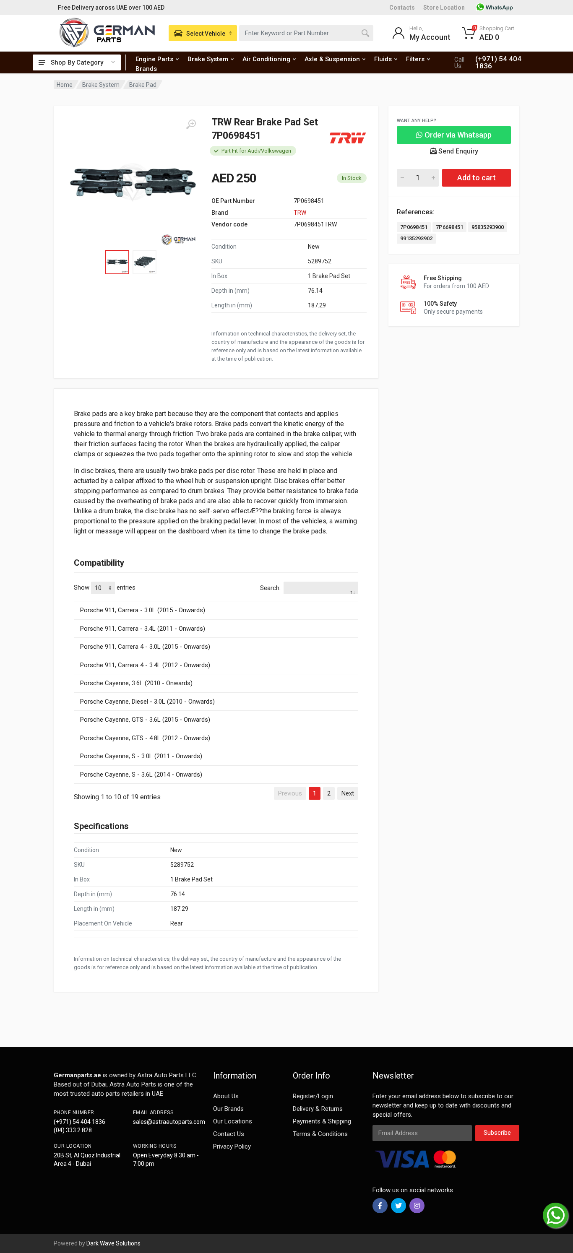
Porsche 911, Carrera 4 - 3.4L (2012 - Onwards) (145, 665)
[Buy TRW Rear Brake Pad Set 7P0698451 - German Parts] (132, 183)
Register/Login (313, 1096)
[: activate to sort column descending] (216, 599)
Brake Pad (142, 84)
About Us (226, 1096)
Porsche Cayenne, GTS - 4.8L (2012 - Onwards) (145, 738)
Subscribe (497, 1132)
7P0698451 (413, 227)
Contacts (402, 7)
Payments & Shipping (322, 1121)
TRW (300, 212)
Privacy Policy (232, 1146)
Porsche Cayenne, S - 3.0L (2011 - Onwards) (141, 756)
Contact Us (228, 1134)
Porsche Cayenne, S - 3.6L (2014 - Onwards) (141, 774)
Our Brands (228, 1109)
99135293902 (416, 238)
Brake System (208, 59)
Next (347, 793)
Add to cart (476, 177)
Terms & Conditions (320, 1134)
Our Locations (232, 1121)
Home (65, 84)
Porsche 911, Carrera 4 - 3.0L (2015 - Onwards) (145, 646)
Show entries (104, 587)
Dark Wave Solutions (113, 1243)
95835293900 (487, 227)
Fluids (383, 59)
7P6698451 (449, 227)
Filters (415, 59)
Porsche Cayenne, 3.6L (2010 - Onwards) (136, 683)
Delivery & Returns (318, 1109)
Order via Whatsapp (457, 134)
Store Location (444, 7)
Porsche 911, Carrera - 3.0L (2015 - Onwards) (142, 610)
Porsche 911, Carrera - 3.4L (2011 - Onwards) (142, 628)
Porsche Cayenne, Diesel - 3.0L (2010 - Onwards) (147, 701)
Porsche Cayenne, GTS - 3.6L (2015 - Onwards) (145, 719)
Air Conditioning (266, 59)
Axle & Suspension (332, 59)
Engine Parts (154, 59)
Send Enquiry (457, 151)
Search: (270, 588)
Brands (146, 69)
